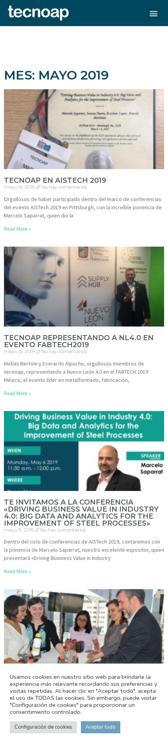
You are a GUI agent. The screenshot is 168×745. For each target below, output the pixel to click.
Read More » (17, 229)
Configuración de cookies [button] (43, 727)
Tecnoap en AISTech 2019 (55, 180)
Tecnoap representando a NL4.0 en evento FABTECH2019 (79, 341)
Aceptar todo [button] (101, 727)
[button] (153, 13)
